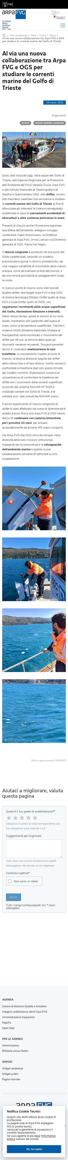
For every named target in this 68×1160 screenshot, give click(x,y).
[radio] (9, 818)
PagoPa (6, 1022)
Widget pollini (10, 1074)
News (53, 35)
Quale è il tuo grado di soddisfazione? (30, 811)
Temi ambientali (18, 35)
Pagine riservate (11, 1079)
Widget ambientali (12, 1068)
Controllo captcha (18, 873)
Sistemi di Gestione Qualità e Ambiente (24, 1006)
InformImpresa (10, 1045)
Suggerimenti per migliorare (23, 836)
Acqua (42, 35)
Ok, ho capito (34, 1149)
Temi (33, 35)
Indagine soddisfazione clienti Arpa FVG (24, 1011)
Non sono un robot (26, 881)
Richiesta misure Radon (15, 1051)
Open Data (8, 1028)
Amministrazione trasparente (18, 1017)
